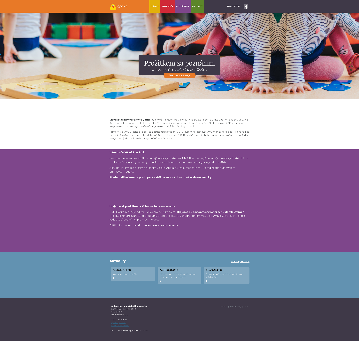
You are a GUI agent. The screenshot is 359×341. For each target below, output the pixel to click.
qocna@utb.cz (118, 322)
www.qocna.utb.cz (120, 325)
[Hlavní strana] (119, 6)
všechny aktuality (240, 261)
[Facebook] (246, 6)
